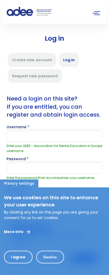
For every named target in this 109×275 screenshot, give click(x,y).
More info (14, 231)
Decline (50, 257)
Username (18, 127)
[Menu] (96, 13)
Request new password (35, 76)
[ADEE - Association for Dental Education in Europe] (46, 12)
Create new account (32, 60)
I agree (18, 257)
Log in (71, 62)
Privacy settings (19, 183)
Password (18, 159)
